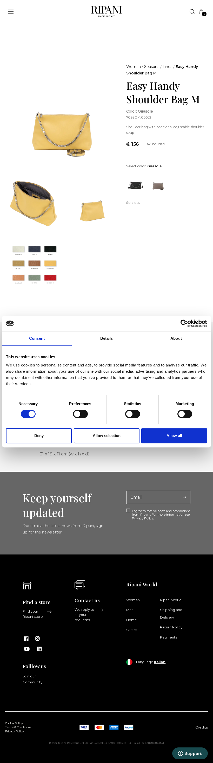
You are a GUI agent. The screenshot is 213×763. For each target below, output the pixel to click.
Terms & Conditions (18, 727)
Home (131, 620)
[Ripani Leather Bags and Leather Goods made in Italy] (106, 12)
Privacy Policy (142, 518)
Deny (39, 435)
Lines (167, 66)
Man (130, 610)
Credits (201, 727)
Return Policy (171, 627)
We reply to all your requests (84, 614)
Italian (159, 662)
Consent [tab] (37, 338)
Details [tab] (106, 338)
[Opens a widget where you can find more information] (190, 753)
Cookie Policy (14, 723)
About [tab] (176, 338)
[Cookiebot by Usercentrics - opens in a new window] (184, 323)
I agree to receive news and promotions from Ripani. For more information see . (161, 514)
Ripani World (171, 600)
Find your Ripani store (33, 614)
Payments (168, 637)
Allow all (174, 435)
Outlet (131, 630)
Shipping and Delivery (171, 613)
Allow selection (107, 435)
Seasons (151, 66)
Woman (133, 66)
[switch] (80, 414)
